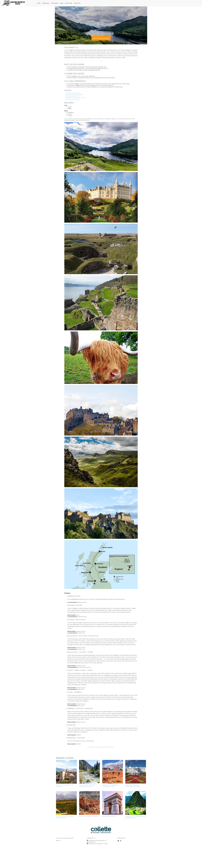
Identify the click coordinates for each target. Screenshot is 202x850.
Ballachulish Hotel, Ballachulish (75, 94)
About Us (58, 840)
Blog (62, 3)
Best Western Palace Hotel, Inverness (76, 97)
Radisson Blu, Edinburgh (73, 99)
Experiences (46, 3)
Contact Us (77, 3)
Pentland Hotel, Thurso (73, 96)
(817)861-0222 (91, 842)
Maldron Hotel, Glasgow (73, 93)
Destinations (55, 3)
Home (39, 3)
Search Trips (68, 3)
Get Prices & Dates (101, 38)
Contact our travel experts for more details (101, 747)
